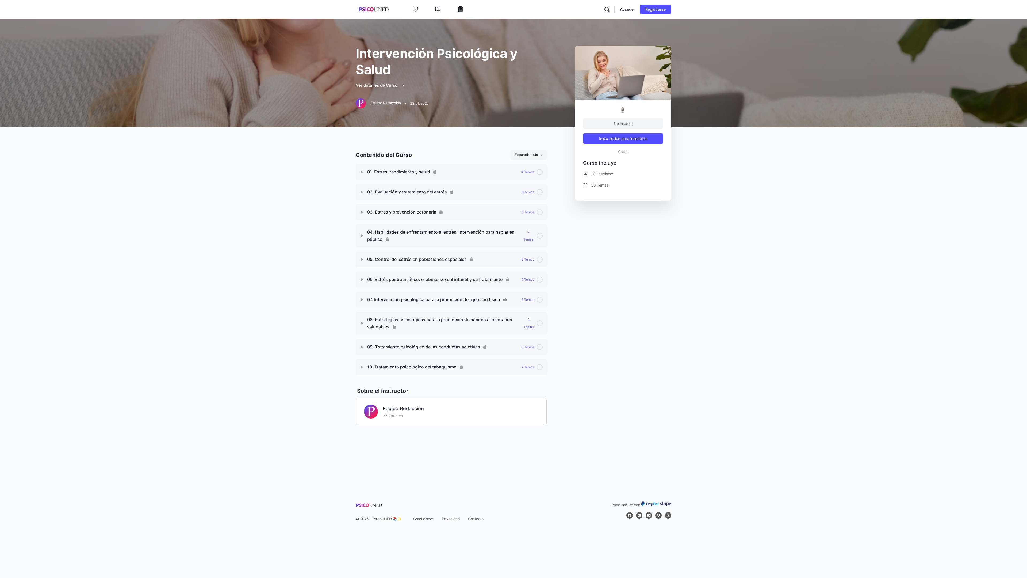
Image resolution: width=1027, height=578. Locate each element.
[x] (668, 515)
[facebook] (629, 515)
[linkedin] (649, 515)
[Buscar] (606, 9)
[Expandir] (362, 172)
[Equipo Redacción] (371, 411)
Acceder (627, 9)
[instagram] (639, 515)
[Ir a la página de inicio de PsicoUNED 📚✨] (374, 9)
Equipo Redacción (403, 408)
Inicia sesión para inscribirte (623, 138)
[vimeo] (658, 515)
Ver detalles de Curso (377, 85)
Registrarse (655, 9)
